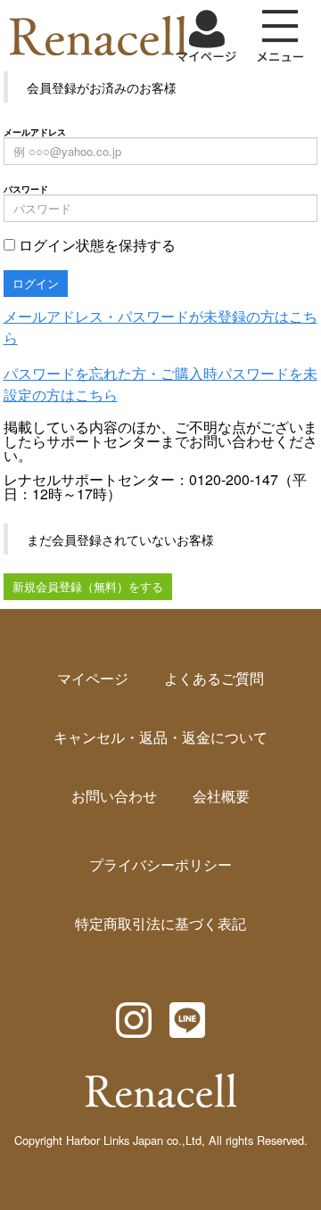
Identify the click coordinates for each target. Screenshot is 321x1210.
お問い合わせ (114, 796)
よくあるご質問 (214, 678)
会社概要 (221, 796)
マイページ (92, 678)
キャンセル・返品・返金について (161, 737)
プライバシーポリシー (160, 864)
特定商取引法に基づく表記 (160, 923)
